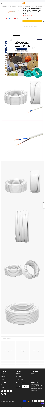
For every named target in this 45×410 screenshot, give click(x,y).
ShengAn (27, 18)
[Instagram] (5, 391)
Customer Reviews (26, 34)
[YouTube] (2, 394)
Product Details (16, 34)
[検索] (4, 3)
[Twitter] (5, 394)
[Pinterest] (8, 391)
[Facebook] (2, 391)
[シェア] (43, 21)
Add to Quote (32, 21)
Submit (25, 386)
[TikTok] (11, 391)
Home (2, 6)
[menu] (1, 3)
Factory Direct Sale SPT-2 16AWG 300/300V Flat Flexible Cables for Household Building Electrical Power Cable (32, 11)
